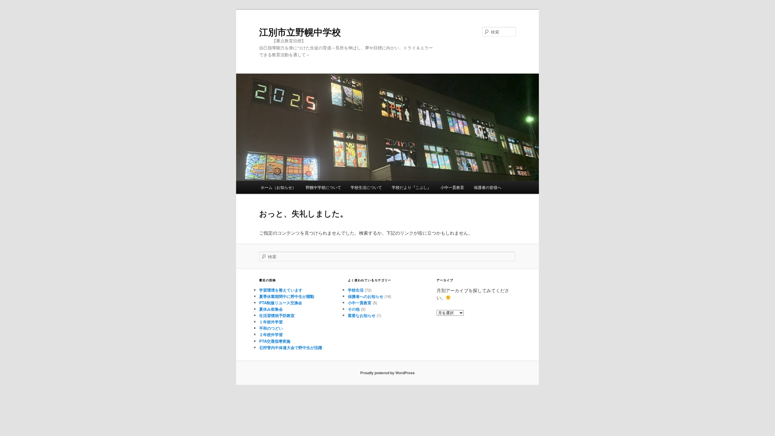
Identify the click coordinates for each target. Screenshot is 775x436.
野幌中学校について (323, 187)
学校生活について (366, 187)
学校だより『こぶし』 (411, 187)
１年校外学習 (271, 322)
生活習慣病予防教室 (277, 315)
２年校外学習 (271, 334)
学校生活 (356, 290)
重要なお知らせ (361, 315)
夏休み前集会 (271, 309)
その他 (354, 309)
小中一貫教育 (452, 187)
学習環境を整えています (280, 290)
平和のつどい (271, 328)
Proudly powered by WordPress (387, 372)
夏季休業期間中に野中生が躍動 (286, 296)
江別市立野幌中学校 (300, 31)
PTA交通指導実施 (274, 341)
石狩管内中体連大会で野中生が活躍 (290, 347)
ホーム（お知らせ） (278, 187)
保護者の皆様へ (487, 187)
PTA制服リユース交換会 (280, 303)
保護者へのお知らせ (365, 296)
